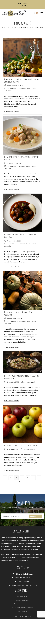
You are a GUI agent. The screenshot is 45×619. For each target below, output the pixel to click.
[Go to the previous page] (5, 477)
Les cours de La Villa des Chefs (18, 88)
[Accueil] (3, 27)
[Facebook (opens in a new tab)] (20, 5)
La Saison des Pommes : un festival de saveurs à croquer (21, 445)
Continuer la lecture (11, 112)
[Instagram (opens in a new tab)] (22, 5)
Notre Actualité (29, 382)
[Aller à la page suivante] (25, 482)
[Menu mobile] (41, 13)
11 (19, 482)
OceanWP (28, 616)
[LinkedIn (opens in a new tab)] (25, 5)
